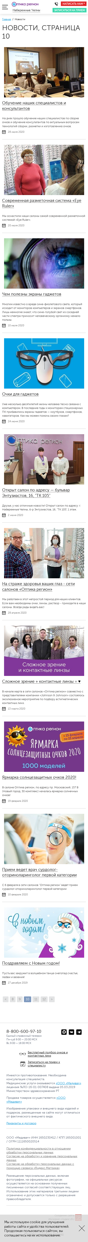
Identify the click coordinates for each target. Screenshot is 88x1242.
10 (27, 999)
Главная (6, 19)
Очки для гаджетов (20, 394)
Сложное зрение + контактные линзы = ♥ (41, 681)
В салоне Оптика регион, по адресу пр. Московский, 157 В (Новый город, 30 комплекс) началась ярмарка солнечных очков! (40, 791)
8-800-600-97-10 (23, 1031)
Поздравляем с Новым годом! (31, 963)
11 (35, 999)
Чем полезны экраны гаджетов (31, 294)
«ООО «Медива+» (68, 1083)
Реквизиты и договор (21, 1123)
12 (44, 999)
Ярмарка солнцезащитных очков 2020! (39, 777)
